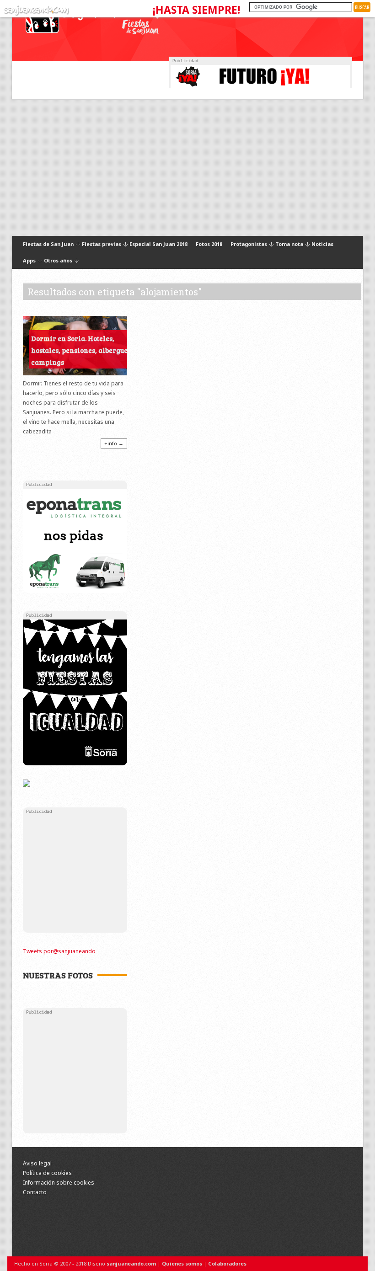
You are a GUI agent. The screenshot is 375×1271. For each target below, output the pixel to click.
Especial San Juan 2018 (158, 243)
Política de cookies (47, 1173)
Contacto (35, 1192)
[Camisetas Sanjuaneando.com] (26, 784)
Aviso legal (37, 1163)
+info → (113, 443)
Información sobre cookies (58, 1182)
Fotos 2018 (209, 243)
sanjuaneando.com (131, 1263)
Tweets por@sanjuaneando (59, 951)
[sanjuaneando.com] (35, 8)
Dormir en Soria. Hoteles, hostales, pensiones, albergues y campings (83, 350)
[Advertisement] (187, 167)
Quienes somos (182, 1263)
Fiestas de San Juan (48, 244)
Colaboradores (227, 1263)
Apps (29, 261)
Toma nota (289, 244)
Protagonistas (248, 244)
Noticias (322, 243)
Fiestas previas (101, 244)
